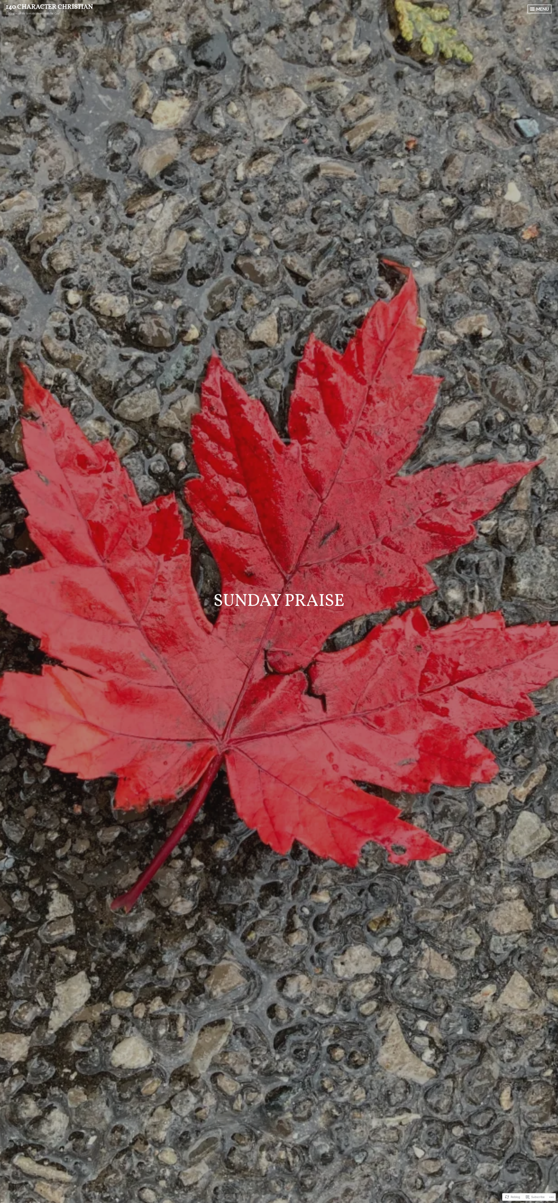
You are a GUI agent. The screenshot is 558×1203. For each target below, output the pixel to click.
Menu (542, 9)
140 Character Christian (49, 7)
